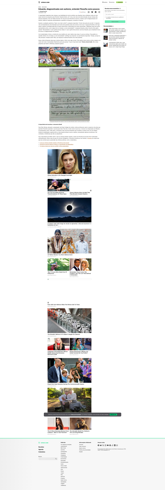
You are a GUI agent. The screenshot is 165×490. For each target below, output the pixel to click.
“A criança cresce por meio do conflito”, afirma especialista (54, 146)
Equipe (81, 451)
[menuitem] (48, 447)
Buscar (40, 456)
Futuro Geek (64, 465)
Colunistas (41, 452)
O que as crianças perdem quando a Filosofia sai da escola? (54, 142)
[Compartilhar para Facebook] (95, 12)
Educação (63, 460)
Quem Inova (64, 480)
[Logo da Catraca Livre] (43, 2)
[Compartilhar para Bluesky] (92, 12)
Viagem (62, 483)
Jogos (62, 473)
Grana (62, 471)
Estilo (62, 464)
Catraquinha (64, 451)
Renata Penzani (43, 11)
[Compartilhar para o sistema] (99, 12)
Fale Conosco (82, 446)
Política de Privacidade (76, 414)
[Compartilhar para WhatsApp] (88, 12)
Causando (63, 453)
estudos (90, 138)
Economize (63, 458)
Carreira (63, 449)
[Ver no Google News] (82, 12)
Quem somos (82, 448)
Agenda (105, 2)
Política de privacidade (84, 450)
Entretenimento (64, 462)
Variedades (63, 481)
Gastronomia (64, 467)
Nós (62, 474)
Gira (62, 469)
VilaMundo (63, 485)
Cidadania (63, 455)
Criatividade (64, 457)
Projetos (63, 478)
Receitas (112, 2)
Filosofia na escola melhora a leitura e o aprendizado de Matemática (56, 144)
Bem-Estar (63, 448)
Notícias (63, 476)
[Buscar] (56, 458)
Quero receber (115, 21)
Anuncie (120, 2)
